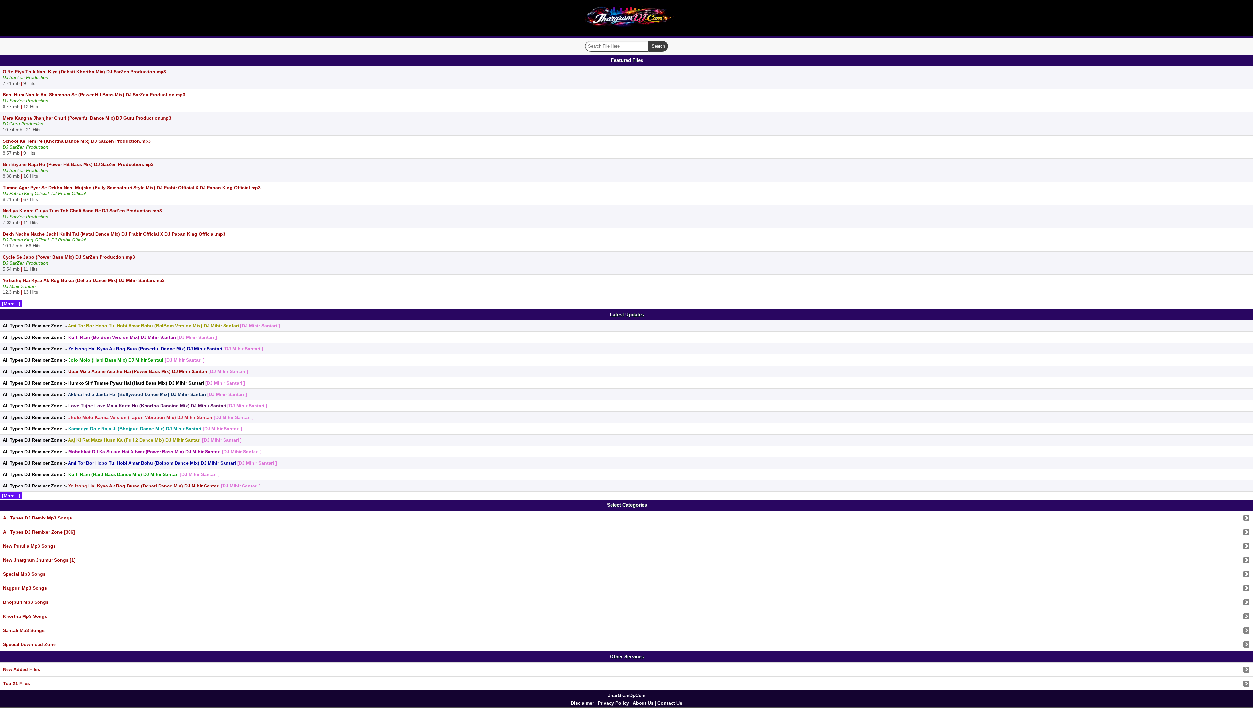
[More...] (11, 303)
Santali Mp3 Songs (24, 630)
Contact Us (669, 703)
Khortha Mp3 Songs (25, 616)
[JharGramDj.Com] (626, 31)
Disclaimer (582, 703)
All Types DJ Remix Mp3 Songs (37, 517)
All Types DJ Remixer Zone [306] (39, 532)
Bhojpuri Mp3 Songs (26, 602)
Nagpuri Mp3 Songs (25, 588)
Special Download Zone (29, 644)
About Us (643, 703)
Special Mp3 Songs (24, 574)
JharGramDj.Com (626, 695)
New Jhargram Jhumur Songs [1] (39, 560)
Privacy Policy (613, 703)
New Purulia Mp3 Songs (29, 546)
